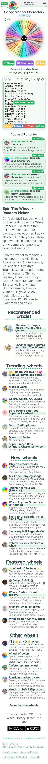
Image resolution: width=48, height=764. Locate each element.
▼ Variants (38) (24, 16)
